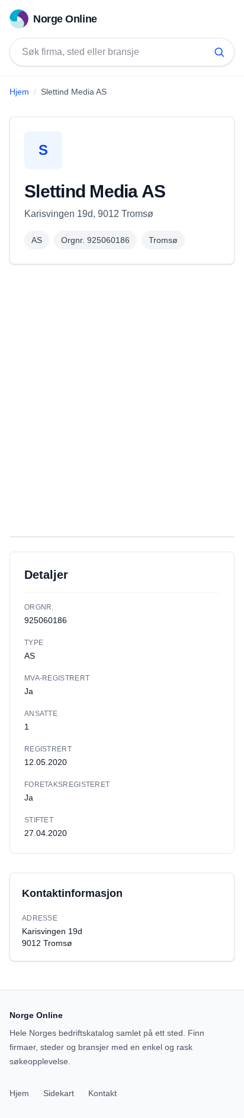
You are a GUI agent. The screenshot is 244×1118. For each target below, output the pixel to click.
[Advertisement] (122, 400)
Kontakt (102, 1093)
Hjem (19, 91)
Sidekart (58, 1093)
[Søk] (219, 52)
